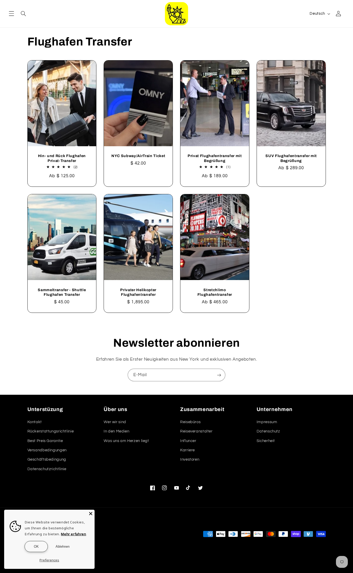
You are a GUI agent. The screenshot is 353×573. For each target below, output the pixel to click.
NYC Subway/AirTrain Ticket (138, 156)
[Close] (90, 513)
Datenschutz (268, 431)
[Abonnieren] (219, 375)
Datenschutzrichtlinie (46, 469)
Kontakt (34, 422)
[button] (11, 14)
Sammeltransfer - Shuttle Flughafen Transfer (62, 292)
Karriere (187, 450)
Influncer (188, 441)
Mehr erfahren (73, 534)
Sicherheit (266, 441)
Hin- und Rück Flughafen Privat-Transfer (62, 158)
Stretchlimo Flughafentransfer (214, 292)
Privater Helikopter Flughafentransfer (138, 292)
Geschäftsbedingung (46, 459)
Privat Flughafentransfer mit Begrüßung (215, 158)
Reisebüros (190, 422)
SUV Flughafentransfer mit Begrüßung (291, 158)
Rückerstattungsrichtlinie (50, 431)
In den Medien (116, 431)
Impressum (267, 422)
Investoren (189, 459)
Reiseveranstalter (196, 431)
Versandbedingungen (47, 450)
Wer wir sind (115, 422)
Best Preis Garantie (45, 441)
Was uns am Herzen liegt (126, 441)
